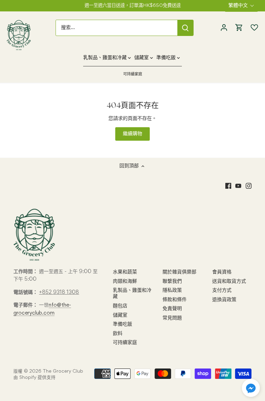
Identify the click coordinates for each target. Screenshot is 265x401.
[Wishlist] (252, 28)
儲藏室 (120, 315)
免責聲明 (172, 308)
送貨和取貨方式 (229, 281)
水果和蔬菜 (125, 272)
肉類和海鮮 (125, 281)
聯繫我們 (172, 281)
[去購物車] (239, 27)
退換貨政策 (224, 299)
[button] (251, 388)
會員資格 (222, 272)
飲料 (117, 333)
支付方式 (222, 290)
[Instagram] (249, 186)
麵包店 (120, 306)
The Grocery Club (63, 371)
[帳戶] (224, 27)
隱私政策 (172, 290)
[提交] (185, 28)
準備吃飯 (122, 324)
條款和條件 (175, 299)
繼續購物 (132, 133)
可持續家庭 (125, 342)
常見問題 (172, 318)
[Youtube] (238, 186)
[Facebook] (228, 186)
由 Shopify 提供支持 (34, 377)
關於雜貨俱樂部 (179, 272)
